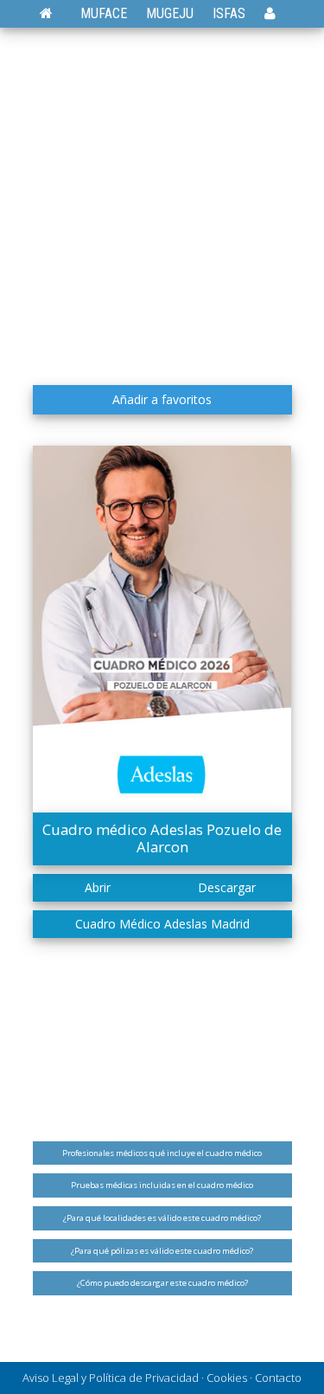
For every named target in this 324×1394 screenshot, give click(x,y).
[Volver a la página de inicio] (55, 13)
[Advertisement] (162, 205)
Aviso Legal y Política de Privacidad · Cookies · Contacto (162, 1377)
